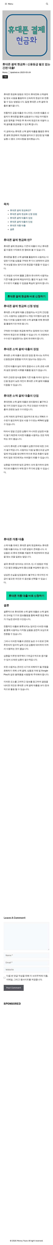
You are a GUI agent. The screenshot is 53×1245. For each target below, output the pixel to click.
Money (5, 72)
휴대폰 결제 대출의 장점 (21, 218)
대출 (5, 77)
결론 (12, 229)
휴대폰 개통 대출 (18, 225)
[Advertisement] (26, 171)
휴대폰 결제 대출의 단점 (21, 222)
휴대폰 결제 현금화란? (20, 210)
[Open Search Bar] (47, 4)
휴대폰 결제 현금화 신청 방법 (23, 214)
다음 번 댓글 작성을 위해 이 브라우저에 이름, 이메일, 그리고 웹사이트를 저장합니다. (27, 978)
